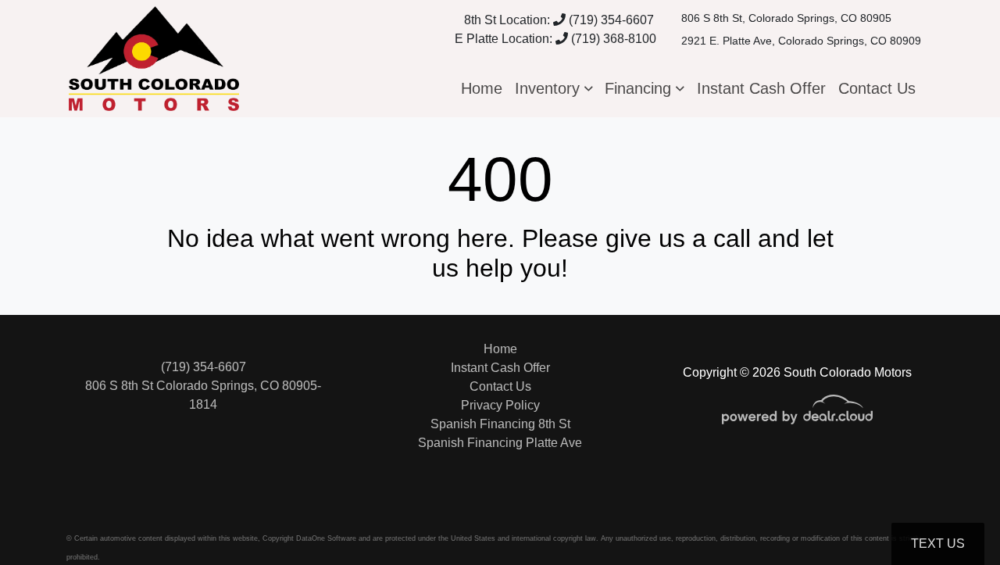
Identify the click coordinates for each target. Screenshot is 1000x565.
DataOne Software (326, 538)
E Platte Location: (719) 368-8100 (555, 38)
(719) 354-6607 (610, 20)
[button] (554, 88)
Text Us (938, 543)
